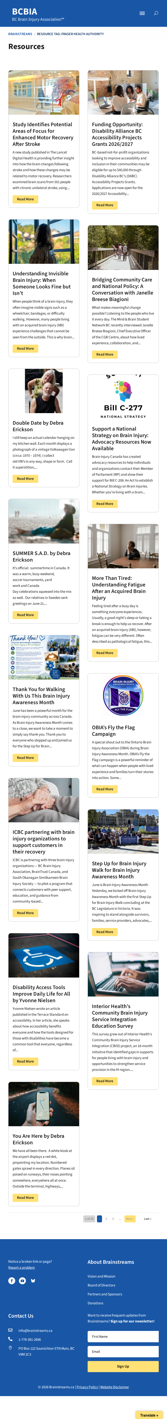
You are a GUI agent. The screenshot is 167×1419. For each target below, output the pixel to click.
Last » (147, 1219)
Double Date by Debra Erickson (38, 426)
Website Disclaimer (114, 1387)
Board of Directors (101, 1285)
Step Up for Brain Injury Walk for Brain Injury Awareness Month (119, 870)
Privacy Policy (87, 1387)
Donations (95, 1303)
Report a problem (21, 1267)
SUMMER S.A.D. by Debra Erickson (41, 556)
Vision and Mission (101, 1276)
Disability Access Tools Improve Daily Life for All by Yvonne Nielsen (41, 993)
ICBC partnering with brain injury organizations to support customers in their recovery (44, 842)
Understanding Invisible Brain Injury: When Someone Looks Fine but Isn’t (42, 283)
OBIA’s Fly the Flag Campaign (113, 731)
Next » (130, 1219)
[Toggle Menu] (142, 13)
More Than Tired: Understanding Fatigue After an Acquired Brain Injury (119, 588)
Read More (25, 199)
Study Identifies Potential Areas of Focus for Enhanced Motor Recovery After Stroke (43, 134)
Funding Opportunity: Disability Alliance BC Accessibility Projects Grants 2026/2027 (117, 134)
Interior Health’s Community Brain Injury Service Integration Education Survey (120, 1016)
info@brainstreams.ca (35, 1330)
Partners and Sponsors (105, 1294)
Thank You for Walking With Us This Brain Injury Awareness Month (41, 695)
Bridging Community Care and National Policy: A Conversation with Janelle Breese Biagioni (122, 289)
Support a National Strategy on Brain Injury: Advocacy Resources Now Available (121, 438)
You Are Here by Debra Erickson (38, 1139)
